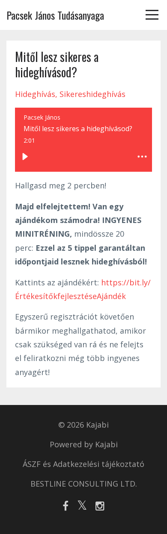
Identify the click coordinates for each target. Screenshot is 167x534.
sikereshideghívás (92, 94)
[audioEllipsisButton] (142, 157)
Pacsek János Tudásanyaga (55, 15)
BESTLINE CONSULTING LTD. (83, 483)
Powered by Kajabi (84, 444)
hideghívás (35, 94)
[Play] (25, 157)
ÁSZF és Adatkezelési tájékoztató (83, 464)
